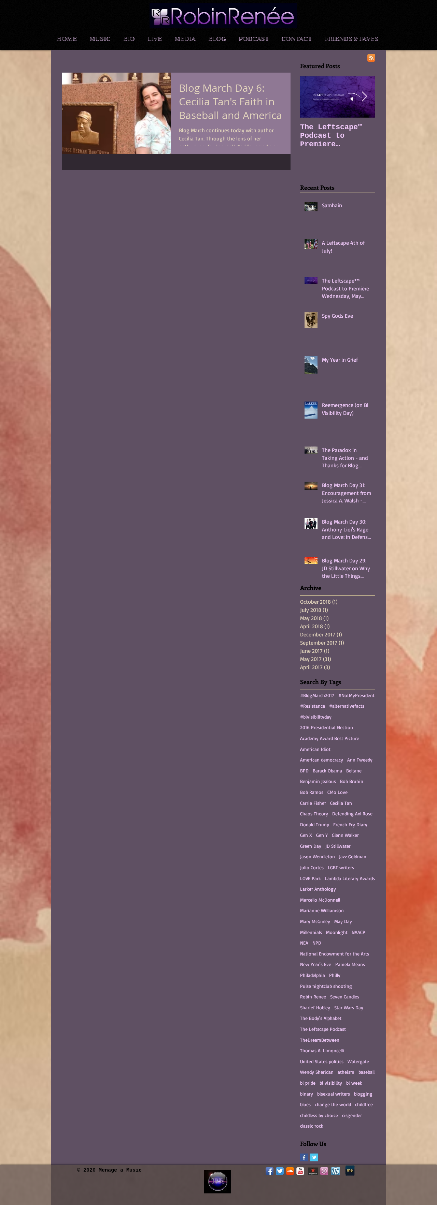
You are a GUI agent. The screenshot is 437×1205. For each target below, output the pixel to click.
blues (305, 1104)
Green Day (310, 846)
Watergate (358, 1061)
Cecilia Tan (341, 803)
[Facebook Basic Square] (304, 1157)
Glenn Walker (345, 835)
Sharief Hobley (315, 1007)
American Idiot (315, 749)
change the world (333, 1104)
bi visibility (331, 1083)
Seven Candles (344, 996)
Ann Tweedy (359, 760)
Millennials (311, 932)
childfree (364, 1104)
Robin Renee (313, 996)
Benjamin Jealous (318, 781)
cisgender (352, 1115)
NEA (304, 943)
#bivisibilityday (316, 717)
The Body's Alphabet (320, 1018)
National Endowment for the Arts (334, 954)
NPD (316, 943)
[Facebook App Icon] (269, 1171)
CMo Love (337, 792)
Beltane (354, 770)
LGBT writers (341, 867)
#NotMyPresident (356, 695)
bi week (354, 1083)
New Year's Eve (315, 964)
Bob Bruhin (351, 781)
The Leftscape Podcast (323, 1029)
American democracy (321, 760)
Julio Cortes (312, 867)
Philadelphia (312, 975)
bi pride (307, 1083)
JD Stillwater (338, 846)
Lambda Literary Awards (350, 878)
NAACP (358, 932)
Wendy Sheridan (317, 1072)
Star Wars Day (348, 1007)
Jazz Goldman (352, 856)
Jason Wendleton (317, 856)
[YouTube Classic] (300, 1171)
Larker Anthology (318, 889)
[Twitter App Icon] (280, 1171)
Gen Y (322, 835)
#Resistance (312, 706)
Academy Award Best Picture (329, 738)
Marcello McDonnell (320, 900)
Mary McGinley (315, 921)
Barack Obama (327, 770)
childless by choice (319, 1115)
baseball (366, 1072)
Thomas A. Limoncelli (322, 1050)
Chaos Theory (314, 813)
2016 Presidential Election (326, 727)
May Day (343, 921)
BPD (304, 770)
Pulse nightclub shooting (326, 986)
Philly (334, 975)
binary (306, 1094)
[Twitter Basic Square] (314, 1157)
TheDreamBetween (319, 1040)
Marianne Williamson (322, 910)
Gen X (306, 835)
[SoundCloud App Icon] (290, 1171)
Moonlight (337, 932)
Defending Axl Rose (352, 813)
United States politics (321, 1061)
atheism (346, 1072)
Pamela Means (350, 964)
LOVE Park (310, 878)
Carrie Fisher (313, 803)
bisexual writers (333, 1094)
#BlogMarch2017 (317, 695)
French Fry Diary (350, 824)
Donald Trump (314, 824)
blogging (363, 1094)
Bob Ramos (311, 792)
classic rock (311, 1126)
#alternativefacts (346, 706)
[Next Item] (364, 96)
